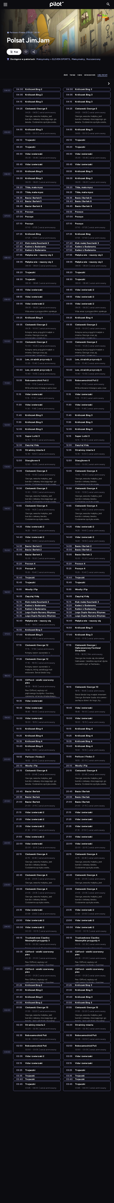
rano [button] (79, 75)
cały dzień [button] (102, 75)
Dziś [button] (66, 75)
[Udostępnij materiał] (33, 52)
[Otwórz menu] (5, 4)
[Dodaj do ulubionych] (26, 52)
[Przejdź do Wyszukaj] (108, 4)
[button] (108, 83)
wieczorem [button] (89, 75)
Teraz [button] (72, 75)
